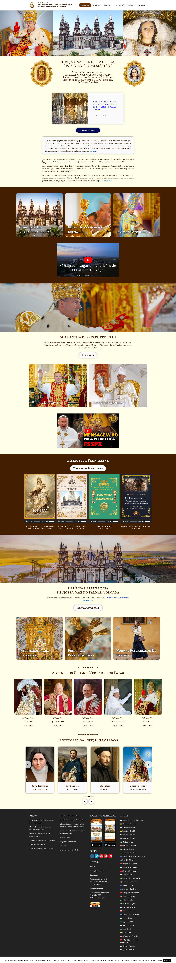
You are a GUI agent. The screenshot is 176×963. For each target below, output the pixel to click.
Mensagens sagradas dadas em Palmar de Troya (72, 527)
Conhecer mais (106, 180)
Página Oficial (85, 5)
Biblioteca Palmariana (37, 844)
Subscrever (141, 5)
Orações (63, 845)
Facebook (92, 856)
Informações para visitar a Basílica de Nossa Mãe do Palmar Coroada (72, 825)
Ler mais (93, 150)
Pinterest (106, 856)
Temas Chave (107, 5)
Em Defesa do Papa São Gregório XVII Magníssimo (41, 821)
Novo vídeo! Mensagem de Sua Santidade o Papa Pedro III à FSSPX (108, 106)
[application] (39, 521)
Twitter (97, 856)
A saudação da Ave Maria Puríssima (42, 840)
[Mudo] (47, 521)
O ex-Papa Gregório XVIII (69, 849)
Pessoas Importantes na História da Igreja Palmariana (72, 832)
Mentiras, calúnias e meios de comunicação (40, 835)
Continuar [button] (167, 960)
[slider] (51, 521)
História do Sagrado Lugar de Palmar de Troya (40, 527)
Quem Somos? (96, 5)
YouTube (101, 856)
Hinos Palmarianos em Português (72, 819)
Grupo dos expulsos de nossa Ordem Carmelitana (40, 828)
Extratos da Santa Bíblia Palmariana (136, 527)
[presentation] (27, 764)
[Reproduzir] (27, 521)
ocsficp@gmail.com (97, 870)
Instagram (110, 856)
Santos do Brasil (65, 837)
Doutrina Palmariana (104, 527)
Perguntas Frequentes (68, 841)
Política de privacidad (153, 960)
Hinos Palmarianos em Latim (70, 815)
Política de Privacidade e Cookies (41, 848)
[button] (85, 108)
